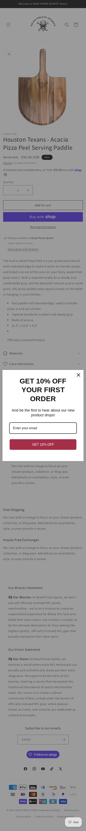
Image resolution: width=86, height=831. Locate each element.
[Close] (78, 375)
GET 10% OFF (43, 444)
